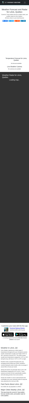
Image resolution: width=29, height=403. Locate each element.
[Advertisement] (14, 40)
